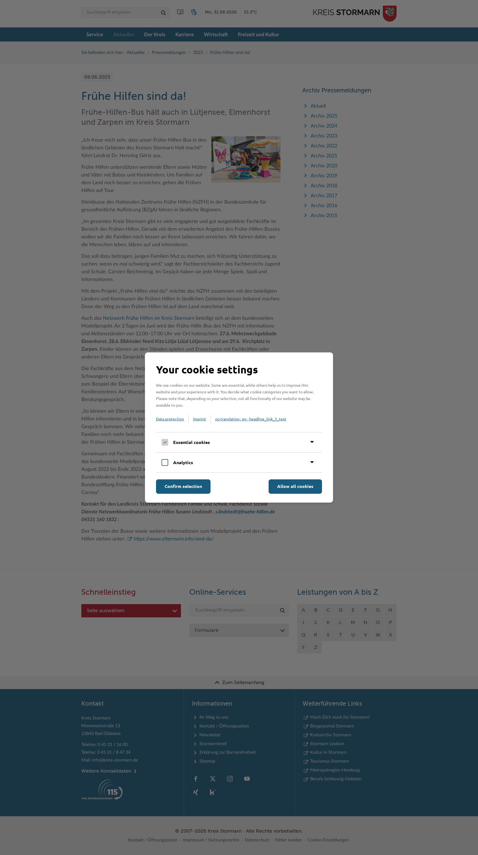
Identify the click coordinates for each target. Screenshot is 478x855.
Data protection (170, 418)
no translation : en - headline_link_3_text (250, 418)
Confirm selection (183, 486)
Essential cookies (191, 442)
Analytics (183, 462)
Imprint (199, 418)
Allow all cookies (295, 486)
